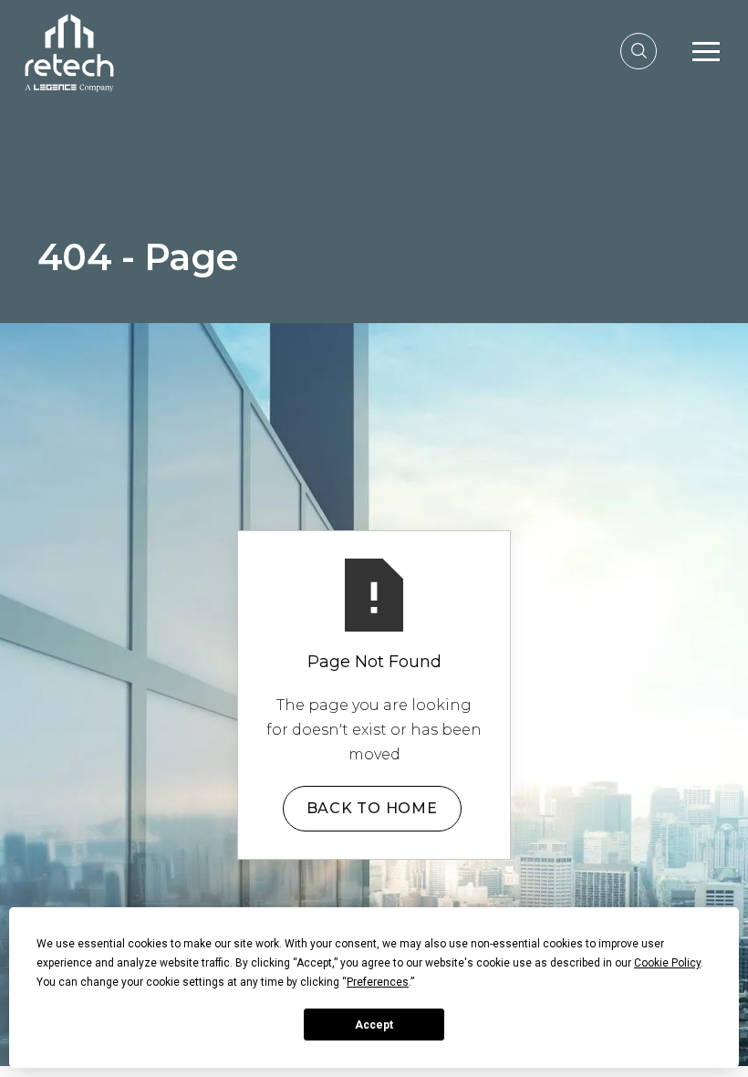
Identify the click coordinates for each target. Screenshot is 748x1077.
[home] (69, 51)
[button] (706, 51)
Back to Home (372, 808)
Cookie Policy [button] (667, 963)
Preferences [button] (378, 982)
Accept (374, 1025)
